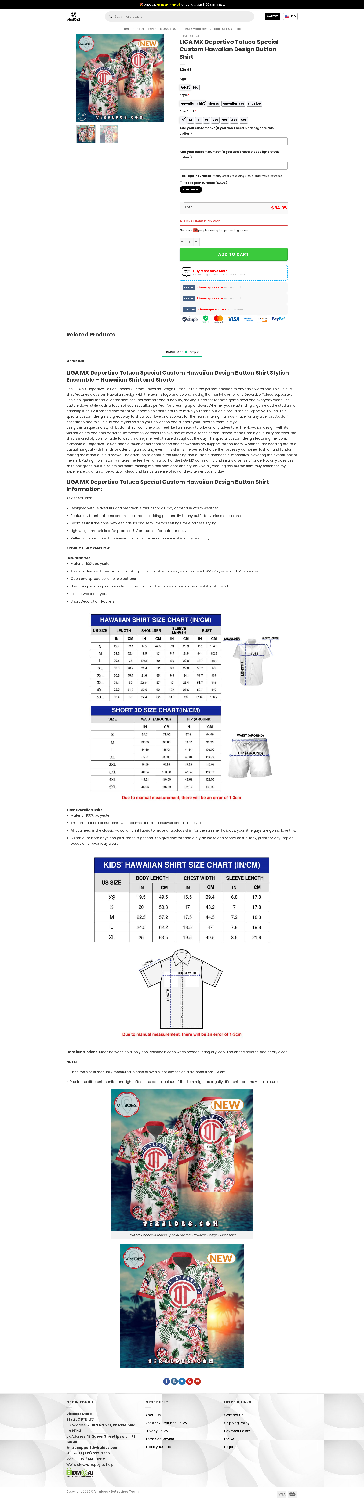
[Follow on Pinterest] (189, 1381)
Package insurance (195, 176)
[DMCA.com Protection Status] (79, 1472)
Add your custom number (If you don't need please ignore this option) (230, 154)
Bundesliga (189, 36)
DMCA (229, 1438)
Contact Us (223, 29)
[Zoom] (82, 117)
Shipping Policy (236, 1422)
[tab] (75, 361)
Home (126, 29)
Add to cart (233, 254)
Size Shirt (188, 111)
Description (75, 361)
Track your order (197, 29)
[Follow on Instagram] (174, 1381)
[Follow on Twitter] (181, 1381)
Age (184, 79)
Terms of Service (159, 1438)
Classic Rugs (170, 29)
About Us (153, 1415)
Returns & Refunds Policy (166, 1422)
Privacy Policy (156, 1430)
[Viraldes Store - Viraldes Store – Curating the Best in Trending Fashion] (77, 16)
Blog (238, 29)
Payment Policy (237, 1430)
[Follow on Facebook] (166, 1381)
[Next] (157, 78)
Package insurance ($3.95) (205, 183)
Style (184, 95)
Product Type (144, 29)
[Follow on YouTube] (197, 1381)
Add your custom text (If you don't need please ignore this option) (227, 131)
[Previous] (83, 78)
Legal (228, 1446)
